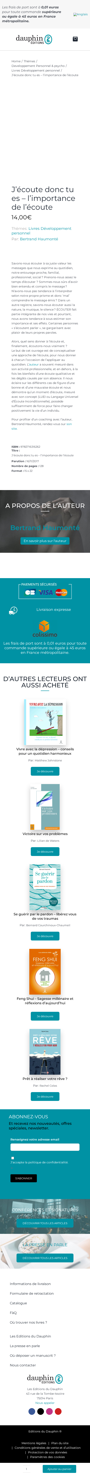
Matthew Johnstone (48, 760)
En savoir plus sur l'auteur (45, 541)
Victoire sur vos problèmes (45, 834)
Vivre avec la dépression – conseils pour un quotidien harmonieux (45, 751)
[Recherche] (59, 39)
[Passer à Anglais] (80, 14)
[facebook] (31, 1411)
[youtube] (58, 1411)
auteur (34, 364)
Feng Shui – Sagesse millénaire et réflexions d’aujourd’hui (45, 1001)
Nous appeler (45, 1403)
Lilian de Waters (48, 840)
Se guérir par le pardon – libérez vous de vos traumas (45, 916)
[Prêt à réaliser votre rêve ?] (45, 1031)
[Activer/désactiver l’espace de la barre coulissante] (6, 39)
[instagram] (49, 1411)
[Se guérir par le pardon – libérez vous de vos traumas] (45, 867)
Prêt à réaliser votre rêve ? (45, 1079)
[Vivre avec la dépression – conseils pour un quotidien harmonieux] (45, 702)
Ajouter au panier (59, 1469)
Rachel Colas (48, 1085)
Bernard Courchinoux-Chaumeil (48, 925)
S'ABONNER (23, 1178)
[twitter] (40, 1411)
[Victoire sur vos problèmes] (45, 786)
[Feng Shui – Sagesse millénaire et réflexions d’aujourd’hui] (45, 951)
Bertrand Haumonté (39, 239)
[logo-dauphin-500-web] (34, 36)
